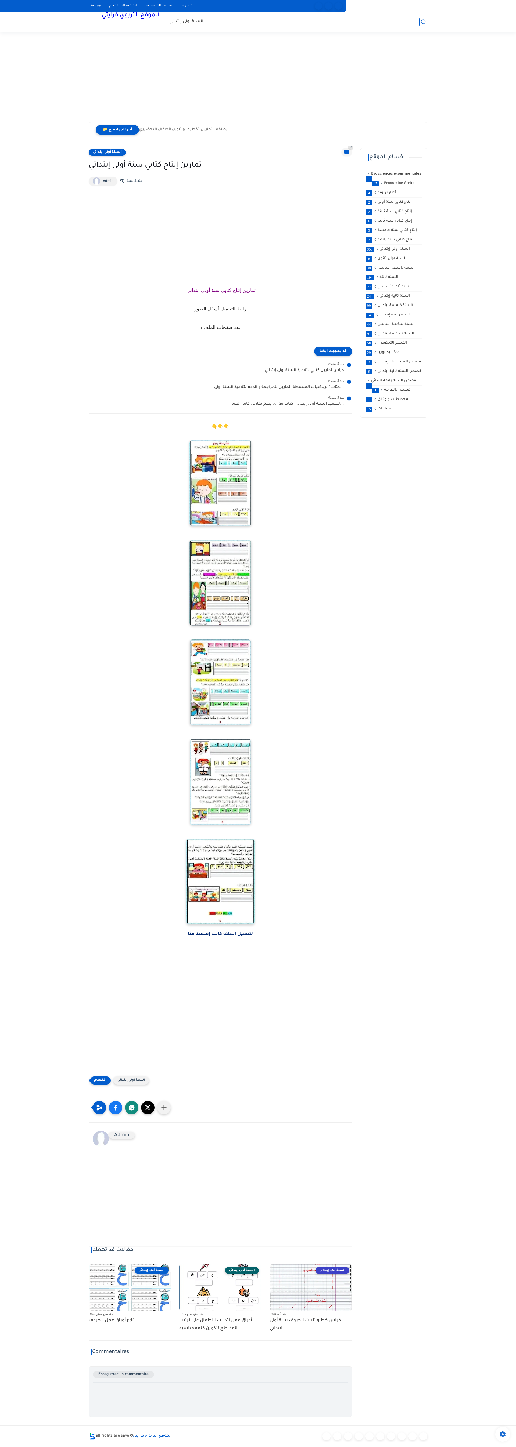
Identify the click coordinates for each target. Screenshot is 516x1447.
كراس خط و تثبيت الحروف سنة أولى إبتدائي (305, 1324)
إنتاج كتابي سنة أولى (390, 202)
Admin (108, 181)
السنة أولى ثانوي (387, 258)
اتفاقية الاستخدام (123, 6)
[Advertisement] (258, 80)
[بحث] (423, 22)
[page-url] (318, 6)
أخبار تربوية (382, 193)
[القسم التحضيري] (326, 1436)
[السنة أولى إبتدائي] (337, 1436)
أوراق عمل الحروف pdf (111, 1320)
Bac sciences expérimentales (394, 174)
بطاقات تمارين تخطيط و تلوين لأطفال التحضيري (183, 130)
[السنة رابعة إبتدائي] (370, 1436)
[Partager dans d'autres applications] (164, 1107)
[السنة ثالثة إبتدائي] (359, 1436)
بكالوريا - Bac (383, 352)
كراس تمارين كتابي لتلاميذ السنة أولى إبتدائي (304, 370)
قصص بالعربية (393, 390)
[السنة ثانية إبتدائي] (348, 1436)
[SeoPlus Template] (92, 1436)
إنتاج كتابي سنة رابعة (391, 240)
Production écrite (394, 183)
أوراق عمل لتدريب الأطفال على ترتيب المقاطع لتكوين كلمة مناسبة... (215, 1324)
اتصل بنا (187, 6)
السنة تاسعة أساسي (391, 268)
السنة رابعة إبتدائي (389, 315)
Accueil (96, 6)
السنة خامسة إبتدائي (390, 305)
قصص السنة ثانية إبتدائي (394, 371)
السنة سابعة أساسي (391, 324)
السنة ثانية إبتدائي (388, 296)
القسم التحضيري (387, 343)
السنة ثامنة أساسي (389, 287)
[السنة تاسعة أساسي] (423, 1436)
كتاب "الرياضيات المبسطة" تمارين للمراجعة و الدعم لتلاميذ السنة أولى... (279, 387)
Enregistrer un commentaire (123, 1374)
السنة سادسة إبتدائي (390, 334)
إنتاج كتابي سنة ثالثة (390, 211)
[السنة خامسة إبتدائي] (380, 1436)
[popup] (328, 6)
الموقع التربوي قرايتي (130, 15)
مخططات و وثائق (388, 399)
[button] (115, 1107)
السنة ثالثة (382, 277)
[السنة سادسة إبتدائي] (391, 1436)
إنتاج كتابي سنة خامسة (392, 230)
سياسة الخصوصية (159, 6)
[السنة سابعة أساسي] (402, 1436)
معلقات (379, 409)
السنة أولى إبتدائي (186, 21)
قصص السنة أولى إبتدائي (394, 362)
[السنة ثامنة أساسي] (412, 1436)
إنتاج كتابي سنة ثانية (390, 221)
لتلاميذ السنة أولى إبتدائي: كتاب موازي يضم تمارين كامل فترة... (288, 404)
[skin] (338, 6)
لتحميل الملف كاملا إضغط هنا (220, 934)
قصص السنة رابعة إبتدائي (392, 381)
